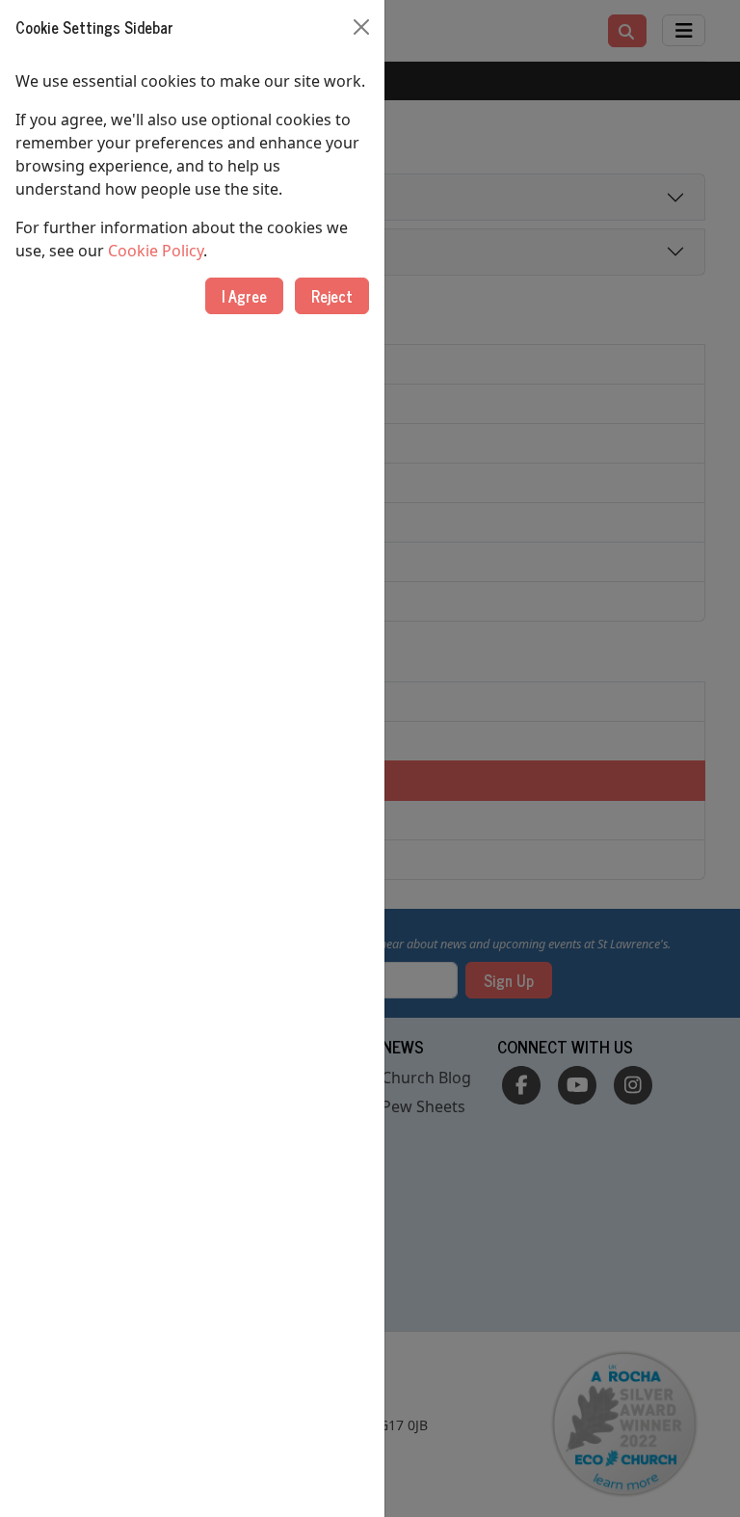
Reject (332, 295)
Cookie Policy (155, 250)
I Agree (244, 295)
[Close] (361, 27)
